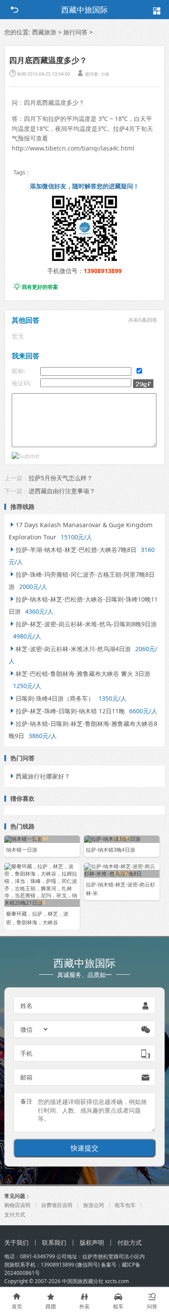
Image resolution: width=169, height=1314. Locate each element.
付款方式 (129, 1242)
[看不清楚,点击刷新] (143, 383)
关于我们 (16, 1242)
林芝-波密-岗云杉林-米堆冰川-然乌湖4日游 (70, 649)
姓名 (26, 1005)
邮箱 (26, 1077)
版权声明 (92, 1242)
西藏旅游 (44, 32)
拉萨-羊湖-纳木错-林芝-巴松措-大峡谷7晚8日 (72, 549)
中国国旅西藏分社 (83, 1281)
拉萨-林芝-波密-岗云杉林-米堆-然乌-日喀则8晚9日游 (83, 624)
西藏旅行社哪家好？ (39, 776)
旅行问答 (75, 32)
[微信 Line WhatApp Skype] (34, 1029)
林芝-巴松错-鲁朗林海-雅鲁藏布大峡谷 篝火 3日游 (79, 673)
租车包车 (125, 1205)
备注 (26, 1101)
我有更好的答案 (35, 287)
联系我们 (54, 1242)
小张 (105, 74)
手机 (26, 1053)
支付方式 (14, 1214)
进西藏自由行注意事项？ (62, 491)
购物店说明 (17, 1205)
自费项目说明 (56, 1205)
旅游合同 (93, 1205)
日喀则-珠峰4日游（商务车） (51, 698)
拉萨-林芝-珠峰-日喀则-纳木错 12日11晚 (67, 711)
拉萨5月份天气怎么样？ (61, 478)
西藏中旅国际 (84, 9)
